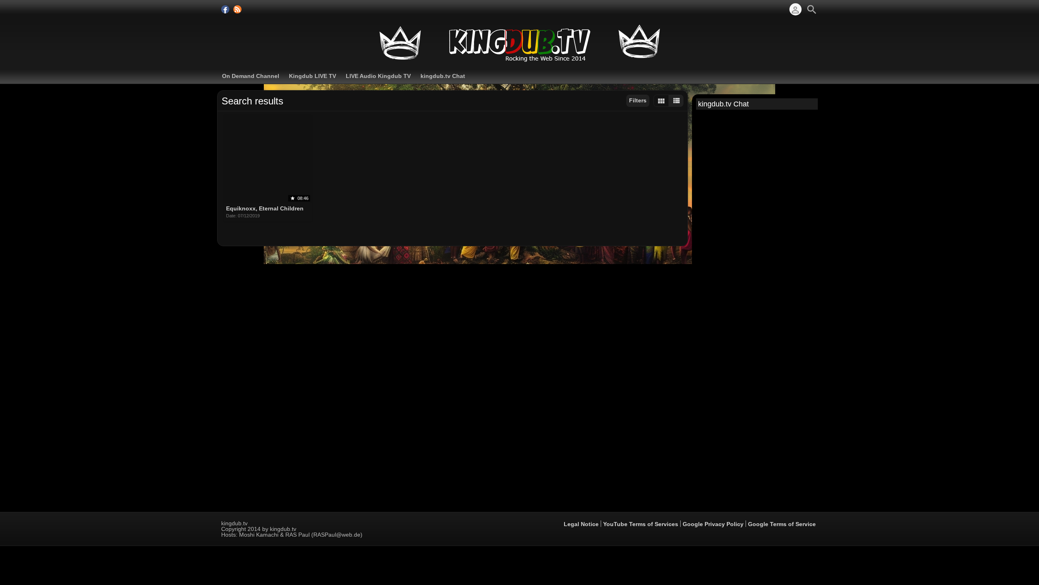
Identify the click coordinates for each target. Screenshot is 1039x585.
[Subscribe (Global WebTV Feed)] (237, 9)
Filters (638, 100)
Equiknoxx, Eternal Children (265, 209)
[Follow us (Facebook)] (225, 9)
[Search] (812, 9)
